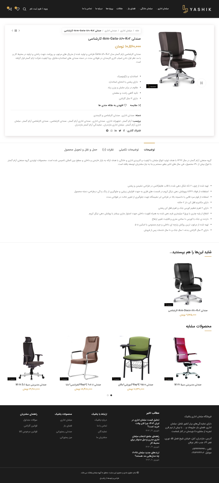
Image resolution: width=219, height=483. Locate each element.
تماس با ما (102, 426)
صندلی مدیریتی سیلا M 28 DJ (31, 385)
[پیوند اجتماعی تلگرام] (107, 130)
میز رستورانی (66, 437)
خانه (137, 30)
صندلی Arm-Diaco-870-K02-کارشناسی (188, 310)
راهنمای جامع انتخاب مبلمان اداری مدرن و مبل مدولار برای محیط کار (145, 440)
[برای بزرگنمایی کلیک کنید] (201, 83)
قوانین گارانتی (30, 426)
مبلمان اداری (126, 30)
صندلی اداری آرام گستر (79, 121)
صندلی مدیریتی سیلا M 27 (188, 385)
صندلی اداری (110, 30)
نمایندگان (102, 431)
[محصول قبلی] (19, 30)
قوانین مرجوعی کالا (28, 431)
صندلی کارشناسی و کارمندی (107, 115)
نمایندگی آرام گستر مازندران (88, 125)
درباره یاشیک (101, 420)
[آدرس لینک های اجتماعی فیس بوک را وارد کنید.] (124, 130)
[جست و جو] (24, 9)
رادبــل (102, 478)
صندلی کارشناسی (58, 121)
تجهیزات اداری (114, 121)
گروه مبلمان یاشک (94, 472)
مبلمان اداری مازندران (114, 125)
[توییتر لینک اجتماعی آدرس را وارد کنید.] (120, 130)
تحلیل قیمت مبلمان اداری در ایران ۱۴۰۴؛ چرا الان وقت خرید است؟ (145, 423)
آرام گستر (127, 121)
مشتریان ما (101, 437)
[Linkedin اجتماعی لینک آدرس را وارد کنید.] (116, 130)
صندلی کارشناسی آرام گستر (35, 121)
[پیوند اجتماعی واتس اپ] (112, 130)
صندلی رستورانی (64, 431)
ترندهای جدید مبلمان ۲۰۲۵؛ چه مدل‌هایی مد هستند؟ (145, 454)
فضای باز (68, 426)
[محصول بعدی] (12, 30)
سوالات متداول (30, 420)
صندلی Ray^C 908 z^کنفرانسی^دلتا (83, 385)
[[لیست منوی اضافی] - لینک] (188, 440)
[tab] (149, 148)
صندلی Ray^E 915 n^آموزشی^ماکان (135, 385)
